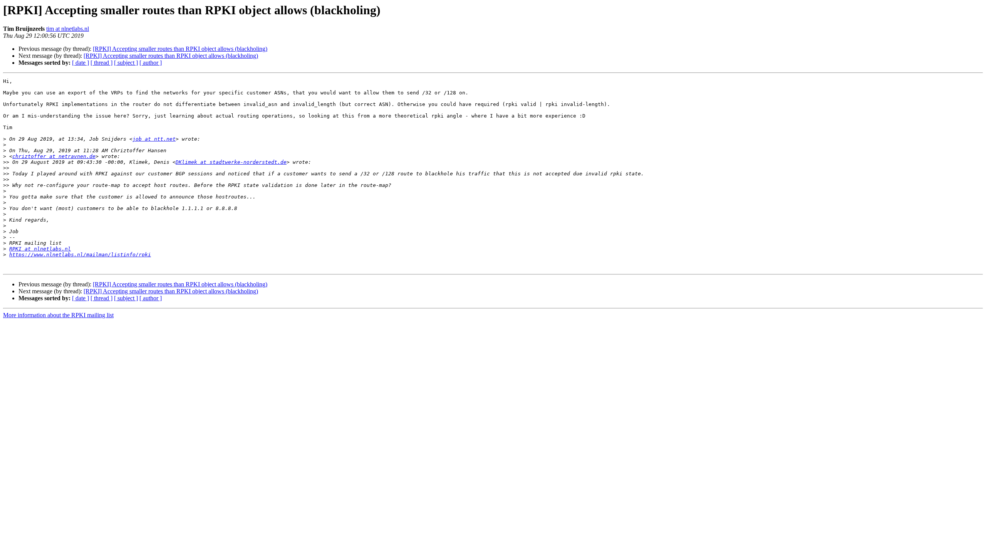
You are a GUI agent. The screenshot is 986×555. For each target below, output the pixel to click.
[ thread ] (101, 62)
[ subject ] (126, 62)
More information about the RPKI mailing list (58, 315)
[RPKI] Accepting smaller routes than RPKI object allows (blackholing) (180, 48)
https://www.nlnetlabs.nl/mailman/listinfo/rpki (80, 254)
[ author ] (150, 62)
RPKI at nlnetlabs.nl (40, 249)
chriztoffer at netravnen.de (54, 156)
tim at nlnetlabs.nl (67, 28)
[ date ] (80, 62)
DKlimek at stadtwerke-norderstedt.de (231, 162)
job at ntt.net (154, 139)
